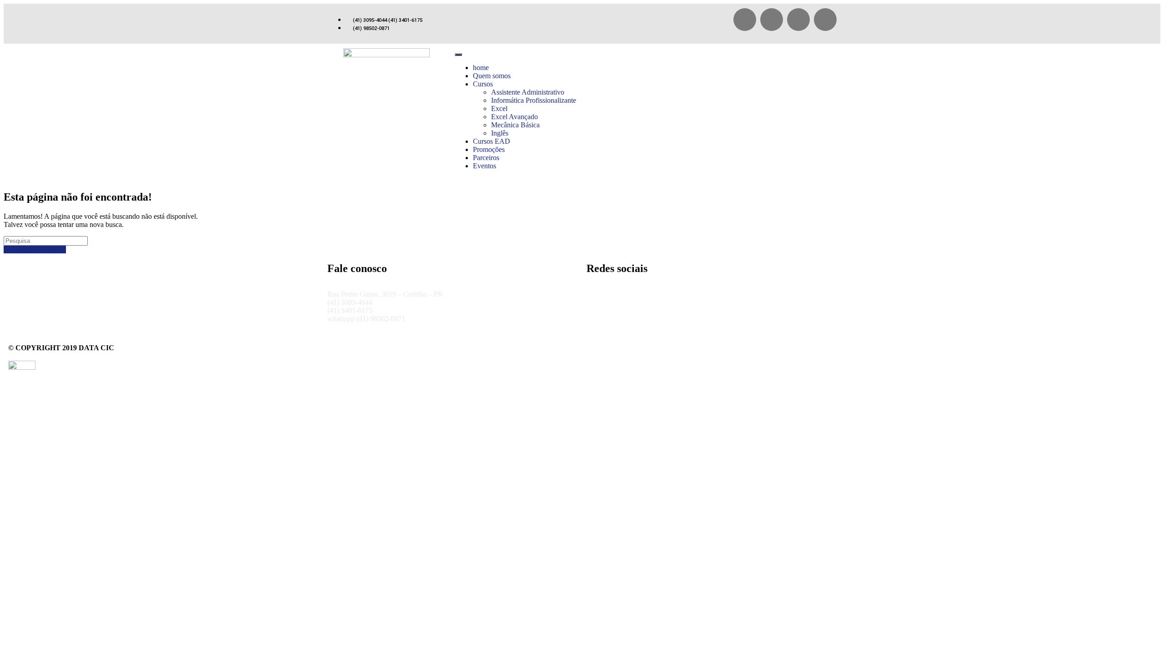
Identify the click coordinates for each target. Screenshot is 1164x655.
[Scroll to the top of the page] (6, 380)
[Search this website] (46, 240)
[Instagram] (798, 19)
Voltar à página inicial (35, 249)
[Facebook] (744, 19)
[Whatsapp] (771, 19)
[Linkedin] (825, 19)
